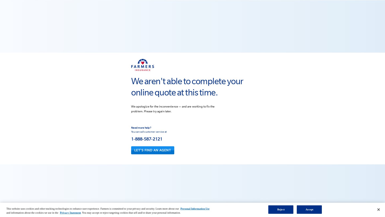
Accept (309, 209)
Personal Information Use (195, 208)
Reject (281, 209)
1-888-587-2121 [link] (147, 138)
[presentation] (152, 150)
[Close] (378, 209)
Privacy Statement (70, 212)
